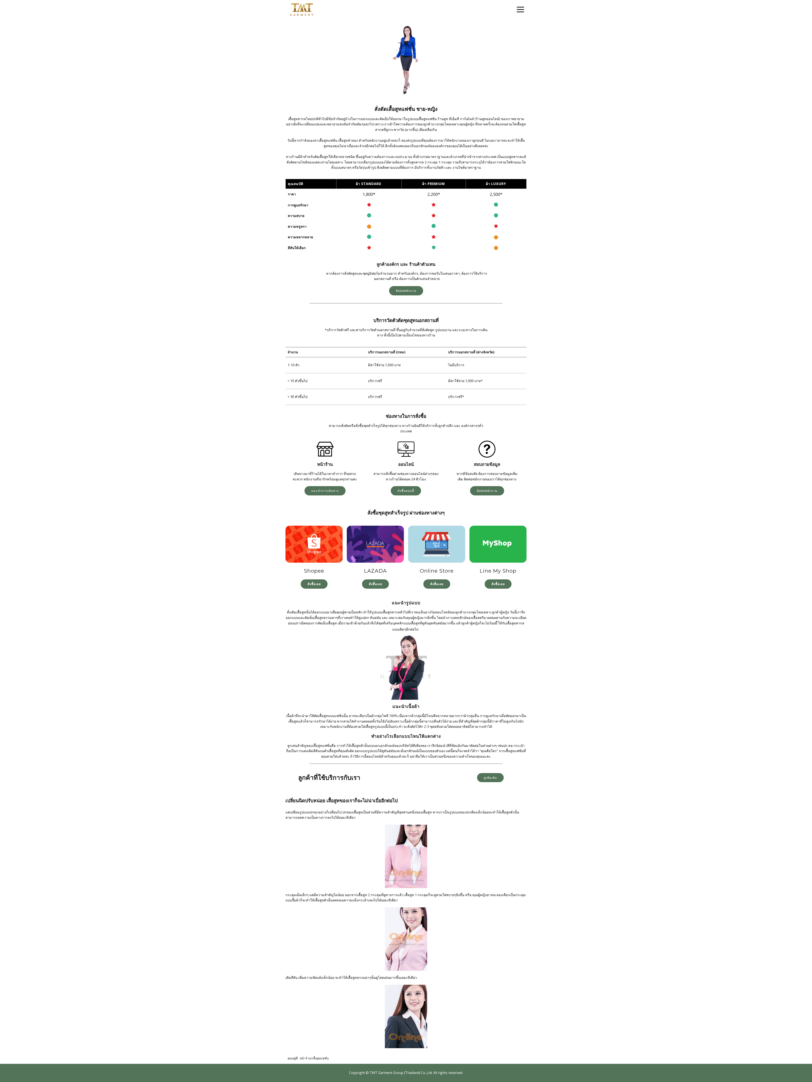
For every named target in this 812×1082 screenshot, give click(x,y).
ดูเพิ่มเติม (490, 778)
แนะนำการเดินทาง (325, 491)
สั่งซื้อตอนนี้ (406, 491)
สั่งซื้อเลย (314, 584)
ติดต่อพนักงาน (406, 291)
